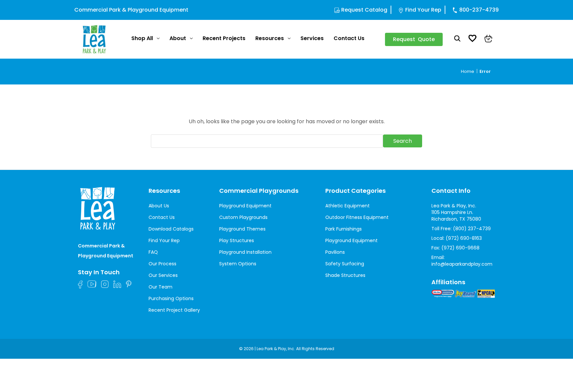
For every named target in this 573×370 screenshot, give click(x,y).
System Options (237, 263)
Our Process (162, 263)
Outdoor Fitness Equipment (357, 217)
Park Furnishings (343, 229)
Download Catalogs (171, 229)
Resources (269, 38)
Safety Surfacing (344, 263)
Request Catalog (364, 10)
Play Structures (236, 240)
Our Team (160, 287)
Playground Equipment (245, 205)
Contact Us (349, 38)
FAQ (153, 252)
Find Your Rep (423, 10)
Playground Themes (242, 229)
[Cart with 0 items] (488, 39)
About (177, 38)
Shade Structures (345, 275)
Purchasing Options (171, 298)
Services (312, 38)
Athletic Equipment (347, 205)
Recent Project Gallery (174, 310)
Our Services (163, 275)
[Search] (457, 39)
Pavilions (335, 252)
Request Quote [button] (414, 39)
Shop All (142, 38)
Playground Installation (245, 252)
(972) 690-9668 (460, 247)
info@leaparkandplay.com (461, 264)
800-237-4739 (479, 10)
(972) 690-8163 (464, 238)
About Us (159, 205)
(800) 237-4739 (472, 228)
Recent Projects (224, 38)
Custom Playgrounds (243, 217)
